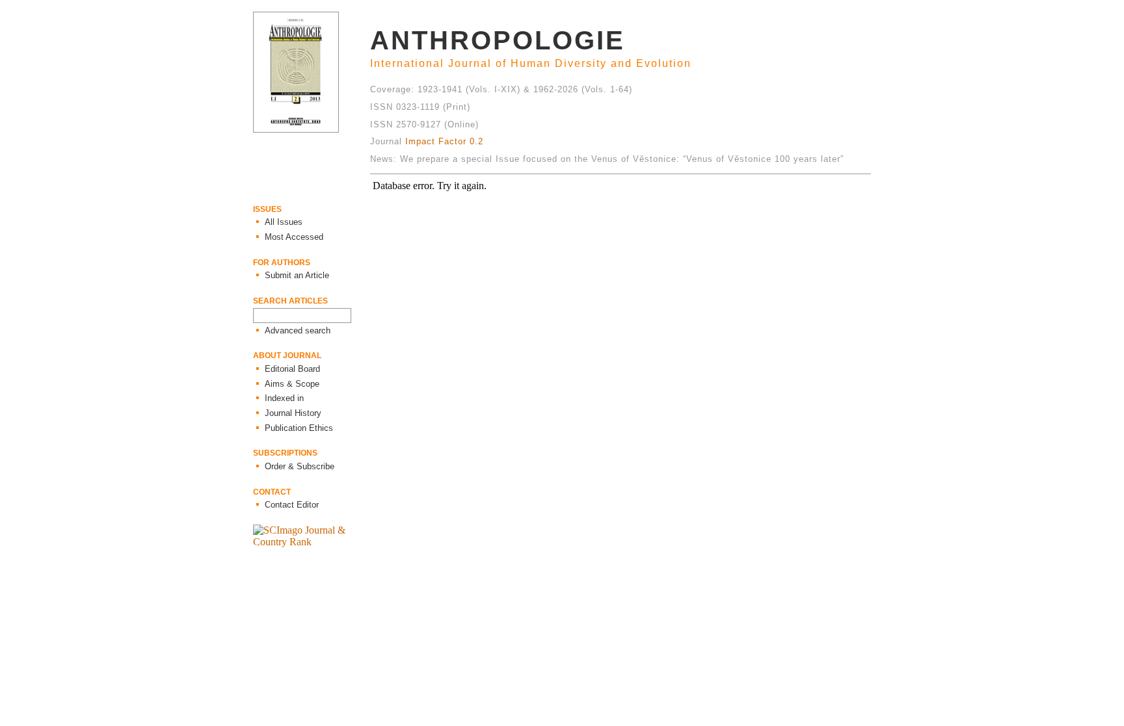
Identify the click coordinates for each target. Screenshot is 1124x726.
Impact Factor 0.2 (444, 141)
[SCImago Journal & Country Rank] (311, 541)
